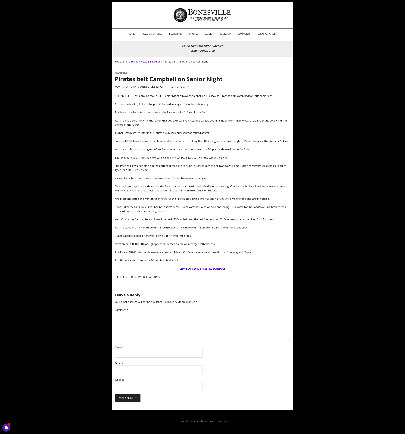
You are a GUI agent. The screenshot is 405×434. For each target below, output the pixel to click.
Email (119, 363)
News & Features (147, 277)
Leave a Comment (179, 86)
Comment (121, 310)
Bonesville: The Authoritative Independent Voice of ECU (203, 15)
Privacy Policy (221, 421)
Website (119, 379)
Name (119, 347)
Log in (211, 421)
